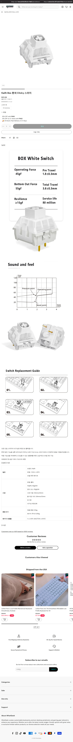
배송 (2, 99)
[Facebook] (10, 138)
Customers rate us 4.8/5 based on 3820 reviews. (17, 531)
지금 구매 (36, 132)
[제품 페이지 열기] (17, 589)
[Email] (17, 138)
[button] (37, 7)
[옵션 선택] (5, 619)
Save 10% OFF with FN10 (43, 1)
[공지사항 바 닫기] (71, 1)
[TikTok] (20, 733)
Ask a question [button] (47, 548)
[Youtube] (24, 733)
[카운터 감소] (3, 126)
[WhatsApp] (14, 138)
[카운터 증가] (9, 126)
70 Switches (6, 108)
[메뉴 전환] (2, 7)
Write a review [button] (25, 548)
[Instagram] (16, 733)
